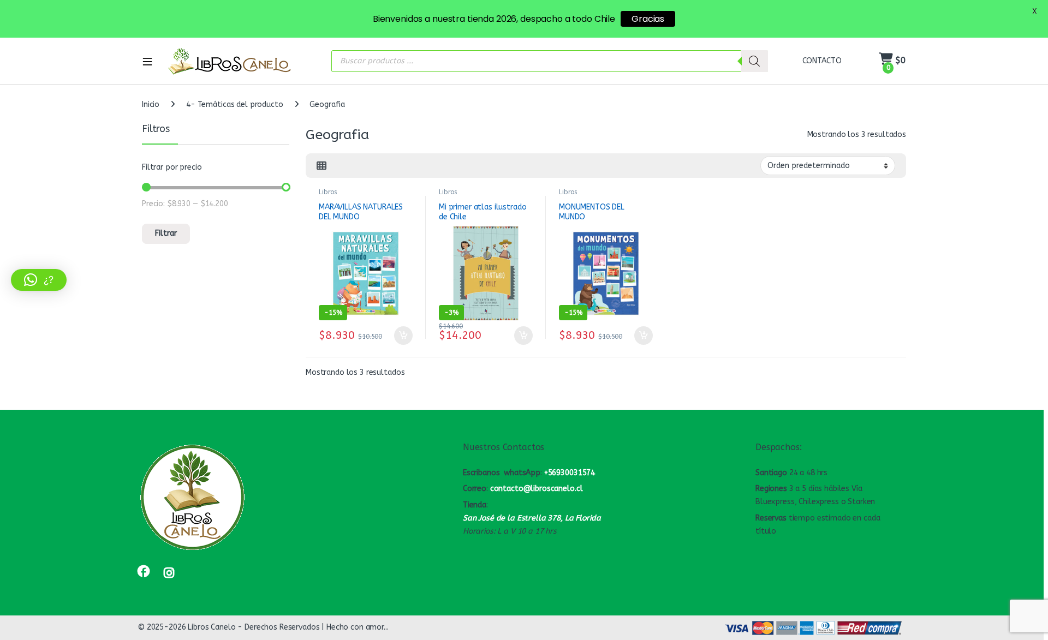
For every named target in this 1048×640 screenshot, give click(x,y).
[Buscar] (754, 61)
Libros (328, 192)
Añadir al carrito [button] (401, 335)
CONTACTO (822, 60)
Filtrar (166, 233)
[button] (39, 280)
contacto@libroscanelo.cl (536, 488)
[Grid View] (321, 166)
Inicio (150, 104)
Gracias (648, 19)
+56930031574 (569, 472)
